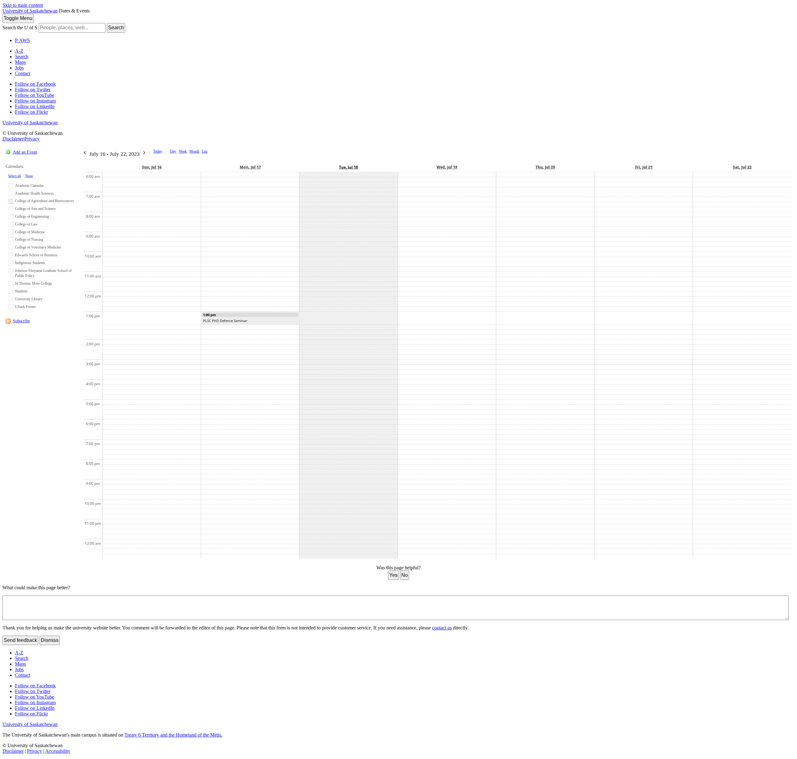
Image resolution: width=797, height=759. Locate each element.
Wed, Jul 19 (446, 167)
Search (116, 27)
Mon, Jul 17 (250, 167)
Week (183, 151)
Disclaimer (13, 138)
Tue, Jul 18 (348, 167)
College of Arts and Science (35, 208)
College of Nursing (29, 239)
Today (157, 151)
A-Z (19, 51)
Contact (22, 73)
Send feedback (20, 640)
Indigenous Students (30, 263)
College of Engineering (32, 216)
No (404, 575)
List (204, 151)
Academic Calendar (29, 185)
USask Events (25, 307)
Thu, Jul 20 (545, 167)
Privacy (32, 138)
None (29, 176)
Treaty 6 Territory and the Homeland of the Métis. (173, 735)
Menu (18, 18)
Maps (20, 62)
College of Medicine (30, 232)
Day (173, 151)
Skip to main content (22, 5)
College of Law (26, 224)
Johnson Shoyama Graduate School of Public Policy (43, 273)
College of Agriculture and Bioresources (44, 201)
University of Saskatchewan (30, 10)
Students (21, 291)
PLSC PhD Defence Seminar (225, 320)
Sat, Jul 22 (742, 167)
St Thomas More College (33, 283)
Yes (393, 575)
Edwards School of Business (36, 255)
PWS (22, 40)
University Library (28, 299)
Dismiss (50, 640)
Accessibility (57, 751)
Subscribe (21, 321)
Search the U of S (19, 27)
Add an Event (25, 152)
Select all (14, 176)
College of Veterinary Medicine (38, 247)
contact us (442, 627)
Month (194, 151)
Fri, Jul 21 (644, 167)
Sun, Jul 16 (152, 167)
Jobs (19, 67)
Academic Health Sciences (34, 193)
